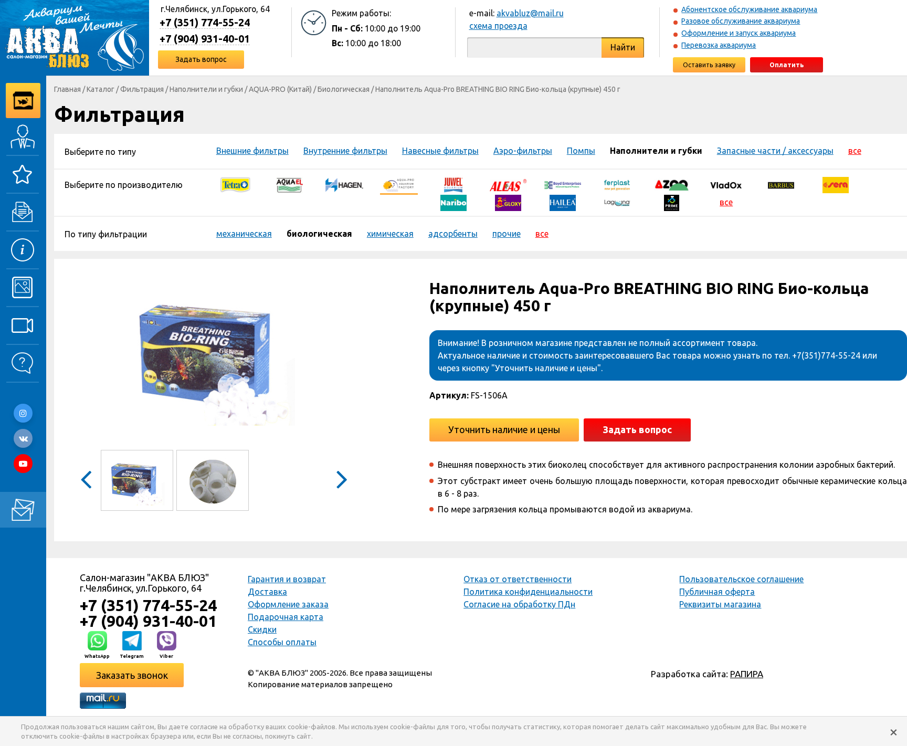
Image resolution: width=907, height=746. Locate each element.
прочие (506, 233)
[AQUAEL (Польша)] (290, 184)
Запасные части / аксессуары (775, 150)
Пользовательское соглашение (741, 579)
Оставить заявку (709, 64)
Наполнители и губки (206, 89)
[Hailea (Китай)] (563, 202)
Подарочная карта (285, 617)
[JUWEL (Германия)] (453, 184)
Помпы (581, 150)
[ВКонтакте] (23, 438)
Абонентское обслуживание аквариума (749, 9)
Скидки (262, 629)
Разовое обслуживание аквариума (740, 21)
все (854, 150)
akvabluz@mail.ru (530, 13)
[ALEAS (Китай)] (508, 184)
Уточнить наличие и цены (504, 429)
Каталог (100, 89)
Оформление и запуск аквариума (738, 33)
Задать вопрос (201, 59)
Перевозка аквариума (718, 45)
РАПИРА (746, 674)
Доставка (267, 591)
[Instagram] (23, 413)
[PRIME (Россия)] (672, 202)
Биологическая (344, 89)
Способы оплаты (282, 642)
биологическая (319, 233)
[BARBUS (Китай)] (781, 184)
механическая (244, 233)
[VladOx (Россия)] (726, 184)
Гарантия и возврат (287, 579)
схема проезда (498, 25)
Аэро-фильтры (522, 150)
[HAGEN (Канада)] (344, 184)
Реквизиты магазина (720, 604)
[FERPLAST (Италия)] (617, 184)
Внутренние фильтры (345, 150)
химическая (390, 233)
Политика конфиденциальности (528, 591)
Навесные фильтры (440, 150)
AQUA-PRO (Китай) (280, 89)
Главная (67, 89)
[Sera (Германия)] (836, 184)
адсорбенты (453, 233)
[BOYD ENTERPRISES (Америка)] (563, 184)
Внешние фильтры (252, 150)
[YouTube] (23, 463)
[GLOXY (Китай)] (508, 202)
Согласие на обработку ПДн (519, 604)
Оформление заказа (288, 604)
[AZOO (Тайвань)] (672, 184)
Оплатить (786, 64)
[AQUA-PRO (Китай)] (399, 184)
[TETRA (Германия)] (235, 184)
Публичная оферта (717, 591)
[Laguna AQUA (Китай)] (617, 202)
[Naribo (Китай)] (453, 202)
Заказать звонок (132, 675)
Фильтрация (142, 89)
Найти (622, 47)
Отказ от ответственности (517, 579)
